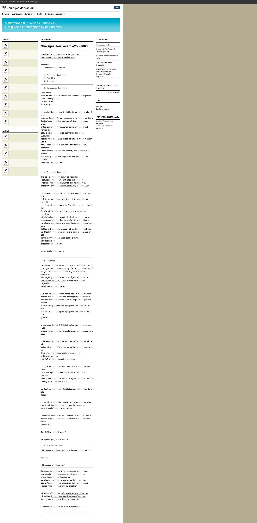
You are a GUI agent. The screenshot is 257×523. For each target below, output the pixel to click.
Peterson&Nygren (32, 2)
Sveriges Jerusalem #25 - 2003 (64, 46)
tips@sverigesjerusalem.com (54, 440)
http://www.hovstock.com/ (53, 280)
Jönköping (99, 107)
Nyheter (5, 14)
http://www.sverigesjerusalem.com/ (58, 57)
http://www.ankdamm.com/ (53, 450)
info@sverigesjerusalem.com (69, 312)
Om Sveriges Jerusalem (55, 14)
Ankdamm (20, 2)
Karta (39, 14)
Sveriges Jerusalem (8, 2)
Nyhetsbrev (30, 14)
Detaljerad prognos (103, 109)
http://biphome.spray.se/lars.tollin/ (70, 186)
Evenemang (17, 14)
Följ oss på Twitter (113, 92)
